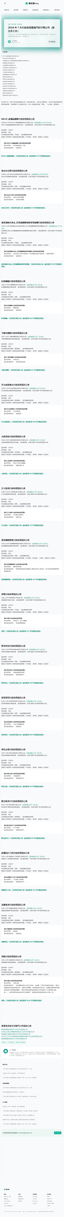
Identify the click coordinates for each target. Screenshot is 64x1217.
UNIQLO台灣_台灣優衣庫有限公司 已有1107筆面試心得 (17, 1032)
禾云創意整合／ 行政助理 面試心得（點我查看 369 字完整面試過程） (24, 422)
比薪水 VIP (49, 1198)
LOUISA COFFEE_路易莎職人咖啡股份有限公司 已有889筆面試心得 (21, 1036)
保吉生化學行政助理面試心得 (9, 58)
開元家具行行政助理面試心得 (9, 86)
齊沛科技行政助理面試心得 (9, 79)
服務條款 (20, 1196)
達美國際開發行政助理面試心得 (10, 74)
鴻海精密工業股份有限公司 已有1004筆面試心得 (15, 1034)
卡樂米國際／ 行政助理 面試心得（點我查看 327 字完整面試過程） (23, 370)
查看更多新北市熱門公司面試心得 (10, 95)
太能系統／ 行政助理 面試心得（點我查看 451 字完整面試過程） (22, 473)
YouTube (35, 1203)
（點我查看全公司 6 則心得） (37, 388)
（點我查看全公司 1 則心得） (34, 701)
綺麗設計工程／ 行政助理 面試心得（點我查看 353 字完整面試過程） (24, 890)
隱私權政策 (20, 1198)
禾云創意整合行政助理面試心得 (10, 67)
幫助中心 (20, 1201)
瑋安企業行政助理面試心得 (9, 83)
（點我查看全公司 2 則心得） (31, 598)
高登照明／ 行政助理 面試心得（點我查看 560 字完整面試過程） (23, 735)
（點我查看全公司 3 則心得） (40, 543)
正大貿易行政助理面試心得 (9, 72)
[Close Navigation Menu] (5, 3)
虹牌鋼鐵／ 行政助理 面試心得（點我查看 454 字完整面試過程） (23, 318)
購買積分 (6, 1198)
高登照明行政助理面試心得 (9, 81)
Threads (35, 1198)
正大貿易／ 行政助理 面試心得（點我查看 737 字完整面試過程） (22, 525)
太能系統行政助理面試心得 (9, 70)
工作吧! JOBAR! (50, 1203)
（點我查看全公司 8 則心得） (34, 285)
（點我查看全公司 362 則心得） (42, 122)
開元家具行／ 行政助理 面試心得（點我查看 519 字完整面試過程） (23, 838)
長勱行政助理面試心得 (8, 93)
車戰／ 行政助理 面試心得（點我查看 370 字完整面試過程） (21, 631)
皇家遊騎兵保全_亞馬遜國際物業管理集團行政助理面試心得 (16, 60)
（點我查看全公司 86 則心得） (39, 174)
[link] (30, 1069)
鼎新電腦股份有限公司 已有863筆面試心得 (14, 1038)
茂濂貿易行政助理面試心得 (9, 90)
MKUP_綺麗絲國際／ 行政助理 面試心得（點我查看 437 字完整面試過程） (26, 156)
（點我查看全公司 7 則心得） (35, 336)
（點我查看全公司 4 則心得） (34, 492)
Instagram (35, 1196)
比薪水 (48, 1196)
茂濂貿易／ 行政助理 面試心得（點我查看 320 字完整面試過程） (23, 942)
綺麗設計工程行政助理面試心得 (10, 88)
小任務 (48, 1205)
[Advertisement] (32, 1148)
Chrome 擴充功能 (8, 1205)
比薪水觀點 (49, 1201)
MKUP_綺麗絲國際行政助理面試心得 (11, 56)
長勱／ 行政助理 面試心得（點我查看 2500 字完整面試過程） (22, 1000)
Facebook (35, 1201)
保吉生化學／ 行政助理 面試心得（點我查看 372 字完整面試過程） (23, 208)
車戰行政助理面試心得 (8, 76)
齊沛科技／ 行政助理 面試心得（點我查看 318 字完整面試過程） (22, 683)
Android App (7, 1201)
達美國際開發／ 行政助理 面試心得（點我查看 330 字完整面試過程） (24, 579)
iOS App (6, 1203)
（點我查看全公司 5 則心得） (37, 440)
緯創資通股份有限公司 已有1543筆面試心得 (14, 1029)
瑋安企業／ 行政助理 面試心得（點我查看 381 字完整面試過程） (22, 786)
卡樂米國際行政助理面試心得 (9, 65)
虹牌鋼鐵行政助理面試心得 (9, 63)
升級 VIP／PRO (7, 1196)
